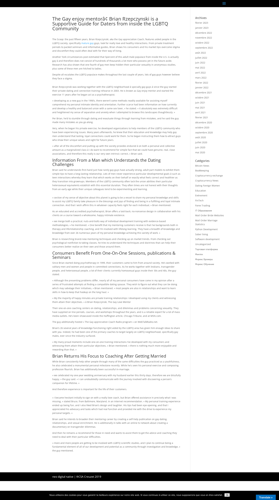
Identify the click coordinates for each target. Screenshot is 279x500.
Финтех (199, 254)
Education (200, 190)
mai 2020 (200, 152)
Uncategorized (203, 244)
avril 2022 (200, 72)
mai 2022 (200, 67)
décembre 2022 (203, 32)
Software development (207, 239)
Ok (227, 495)
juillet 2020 (201, 142)
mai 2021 (200, 107)
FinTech (199, 200)
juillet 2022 (201, 57)
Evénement (201, 195)
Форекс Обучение (204, 264)
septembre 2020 (204, 132)
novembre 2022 (203, 37)
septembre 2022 (204, 47)
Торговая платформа (206, 249)
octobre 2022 (202, 42)
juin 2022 (200, 62)
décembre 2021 (203, 92)
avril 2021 (200, 112)
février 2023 (201, 22)
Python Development (206, 229)
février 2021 (201, 117)
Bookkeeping (202, 170)
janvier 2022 (201, 87)
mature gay (87, 43)
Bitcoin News (202, 165)
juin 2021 (200, 102)
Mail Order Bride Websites (209, 215)
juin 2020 (200, 147)
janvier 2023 (201, 27)
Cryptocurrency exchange (209, 175)
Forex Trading (202, 205)
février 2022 (201, 82)
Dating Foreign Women (207, 185)
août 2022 (200, 52)
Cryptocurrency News (206, 180)
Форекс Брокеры (204, 259)
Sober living (201, 234)
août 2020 (200, 137)
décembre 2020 (203, 122)
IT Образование (203, 210)
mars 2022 (201, 77)
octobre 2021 (202, 97)
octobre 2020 (202, 127)
